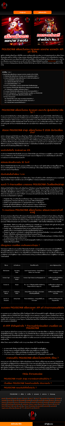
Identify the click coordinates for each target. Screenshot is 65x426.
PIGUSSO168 (52, 61)
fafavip (22, 402)
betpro (18, 408)
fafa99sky (10, 404)
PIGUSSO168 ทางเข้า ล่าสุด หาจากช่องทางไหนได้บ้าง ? (27, 378)
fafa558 (34, 400)
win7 (27, 406)
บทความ (44, 394)
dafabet (33, 406)
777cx (23, 408)
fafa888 (22, 400)
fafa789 (10, 400)
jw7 (24, 406)
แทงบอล (36, 394)
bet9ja (12, 408)
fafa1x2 (52, 400)
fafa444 (4, 402)
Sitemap (52, 394)
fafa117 (20, 399)
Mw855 (4, 399)
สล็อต (22, 394)
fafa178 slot (30, 408)
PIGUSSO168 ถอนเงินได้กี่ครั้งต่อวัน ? (20, 387)
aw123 (41, 404)
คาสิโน (29, 394)
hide (9, 72)
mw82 (15, 406)
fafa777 (31, 399)
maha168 (39, 406)
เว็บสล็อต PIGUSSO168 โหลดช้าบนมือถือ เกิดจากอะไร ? (28, 383)
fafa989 (58, 399)
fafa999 (33, 402)
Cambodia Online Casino (30, 404)
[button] (63, 3)
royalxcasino (5, 408)
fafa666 (46, 400)
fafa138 (57, 402)
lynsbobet (44, 399)
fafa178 (56, 404)
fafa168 (45, 402)
